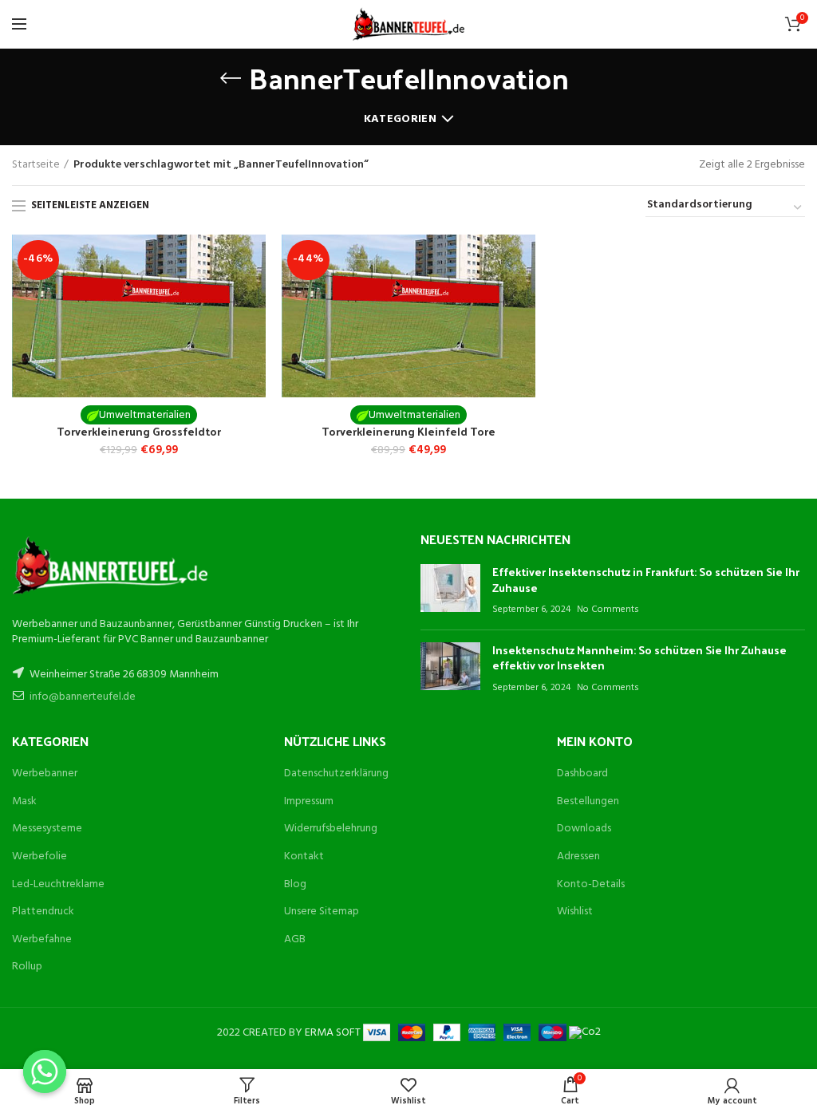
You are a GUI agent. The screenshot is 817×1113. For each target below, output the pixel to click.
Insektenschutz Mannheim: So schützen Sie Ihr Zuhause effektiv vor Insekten (639, 658)
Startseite (36, 165)
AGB (295, 939)
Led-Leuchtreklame (58, 884)
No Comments (608, 610)
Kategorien (400, 119)
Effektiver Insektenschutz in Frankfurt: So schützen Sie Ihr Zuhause (645, 580)
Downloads (584, 828)
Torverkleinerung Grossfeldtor (139, 431)
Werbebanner (44, 773)
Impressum (309, 801)
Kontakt (304, 856)
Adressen (578, 856)
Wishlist (575, 911)
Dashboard (582, 773)
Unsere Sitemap (321, 911)
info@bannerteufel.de (83, 697)
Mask (24, 801)
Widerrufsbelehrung (330, 828)
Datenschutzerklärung (336, 773)
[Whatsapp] (44, 1071)
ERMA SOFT (334, 1033)
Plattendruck (43, 911)
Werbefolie (39, 856)
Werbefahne (42, 939)
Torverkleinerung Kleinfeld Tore (408, 431)
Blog (295, 884)
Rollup (27, 966)
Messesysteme (47, 828)
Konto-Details (591, 884)
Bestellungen (588, 801)
